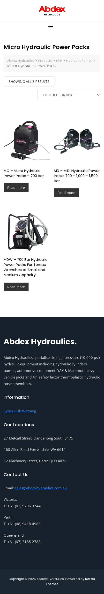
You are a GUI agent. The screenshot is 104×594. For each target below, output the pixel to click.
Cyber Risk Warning (20, 411)
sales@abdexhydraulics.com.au (41, 488)
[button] (52, 26)
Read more (16, 187)
